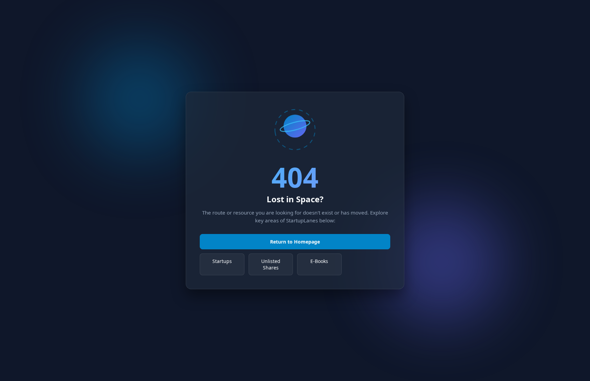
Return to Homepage (295, 241)
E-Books (319, 261)
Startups (222, 261)
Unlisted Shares (270, 264)
